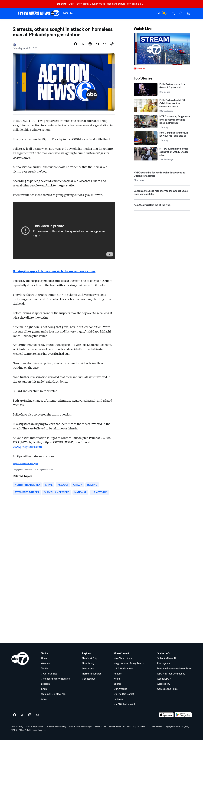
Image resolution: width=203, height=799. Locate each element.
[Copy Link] (112, 44)
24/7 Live (68, 13)
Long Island (88, 668)
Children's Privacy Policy (56, 727)
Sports (117, 684)
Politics (117, 673)
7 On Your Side (49, 673)
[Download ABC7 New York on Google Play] (183, 714)
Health (117, 679)
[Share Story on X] (82, 44)
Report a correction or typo (25, 463)
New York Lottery (123, 658)
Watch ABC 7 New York (53, 694)
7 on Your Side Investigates (55, 679)
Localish (45, 684)
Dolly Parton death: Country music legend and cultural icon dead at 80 (99, 3)
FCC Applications (155, 727)
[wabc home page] (20, 658)
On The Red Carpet (124, 694)
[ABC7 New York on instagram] (30, 715)
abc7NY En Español (124, 704)
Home (44, 658)
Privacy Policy (17, 727)
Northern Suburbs (91, 673)
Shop (44, 689)
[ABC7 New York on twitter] (22, 715)
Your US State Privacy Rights (80, 727)
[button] (13, 13)
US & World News (123, 668)
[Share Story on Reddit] (90, 44)
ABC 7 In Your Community (171, 673)
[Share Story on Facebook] (75, 44)
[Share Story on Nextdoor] (97, 44)
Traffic (44, 668)
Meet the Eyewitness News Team (174, 668)
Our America (120, 689)
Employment (163, 663)
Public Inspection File (136, 727)
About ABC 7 (164, 679)
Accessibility (163, 684)
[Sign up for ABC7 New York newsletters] (37, 715)
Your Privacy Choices (34, 727)
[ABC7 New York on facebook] (14, 715)
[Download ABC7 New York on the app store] (166, 714)
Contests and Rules (167, 689)
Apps (43, 699)
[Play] (162, 49)
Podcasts (118, 699)
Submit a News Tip (167, 658)
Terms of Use (100, 727)
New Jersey (88, 663)
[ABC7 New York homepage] (38, 13)
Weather (45, 663)
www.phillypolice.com (27, 446)
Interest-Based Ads (116, 727)
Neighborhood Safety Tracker (129, 663)
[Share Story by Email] (104, 44)
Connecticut (88, 679)
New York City (89, 658)
